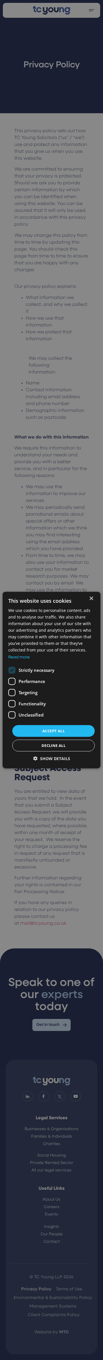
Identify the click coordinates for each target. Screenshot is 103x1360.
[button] (51, 758)
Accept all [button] (53, 730)
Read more (19, 657)
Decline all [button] (53, 745)
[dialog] (51, 680)
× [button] (91, 598)
